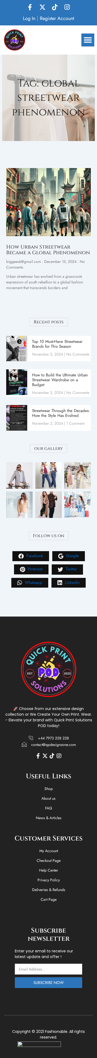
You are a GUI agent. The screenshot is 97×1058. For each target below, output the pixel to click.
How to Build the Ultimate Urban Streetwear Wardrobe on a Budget (60, 380)
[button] (87, 40)
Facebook (34, 556)
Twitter (70, 569)
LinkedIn (72, 582)
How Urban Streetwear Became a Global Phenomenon (48, 249)
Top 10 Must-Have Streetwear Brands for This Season (57, 344)
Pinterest (34, 569)
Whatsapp (32, 582)
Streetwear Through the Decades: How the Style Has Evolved (61, 413)
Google (72, 556)
